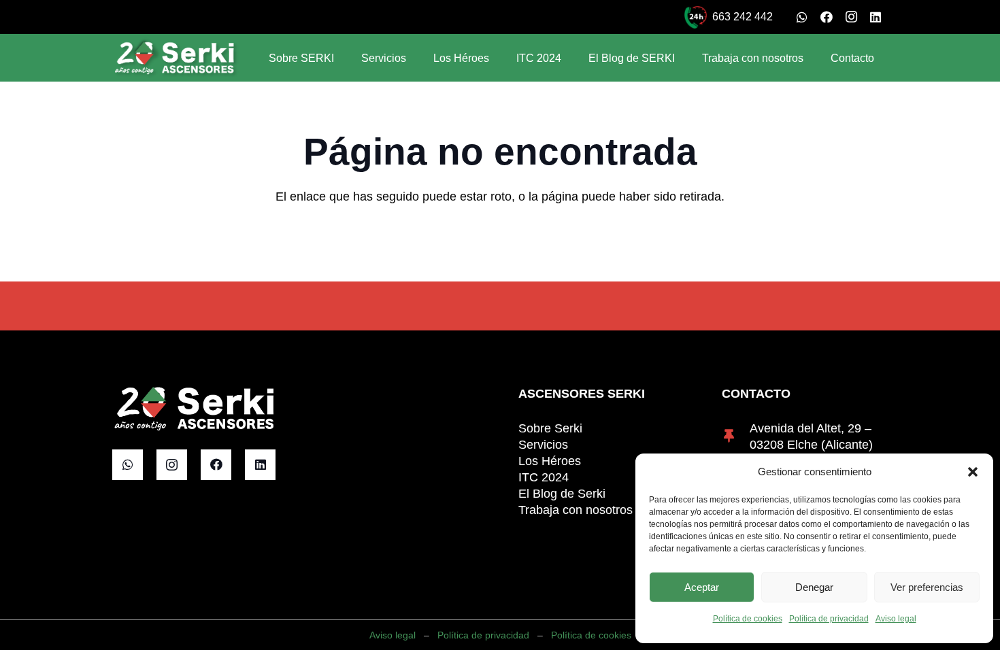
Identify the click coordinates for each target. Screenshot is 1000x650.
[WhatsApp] (802, 17)
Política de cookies (747, 618)
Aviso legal (896, 618)
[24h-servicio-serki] (695, 17)
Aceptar (701, 587)
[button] (973, 472)
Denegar (814, 587)
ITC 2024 (543, 477)
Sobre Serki (550, 428)
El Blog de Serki (561, 493)
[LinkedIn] (875, 17)
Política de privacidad (829, 618)
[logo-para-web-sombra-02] (175, 57)
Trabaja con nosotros (575, 510)
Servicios (543, 444)
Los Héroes (549, 461)
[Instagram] (851, 17)
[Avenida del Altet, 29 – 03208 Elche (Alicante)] (736, 436)
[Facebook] (826, 17)
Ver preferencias (926, 587)
